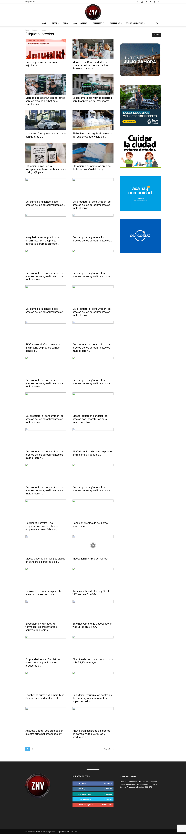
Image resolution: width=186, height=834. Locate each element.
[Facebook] (138, 2)
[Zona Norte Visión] (93, 12)
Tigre (54, 23)
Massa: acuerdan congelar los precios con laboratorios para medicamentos (90, 419)
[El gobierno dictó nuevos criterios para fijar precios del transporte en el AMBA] (93, 84)
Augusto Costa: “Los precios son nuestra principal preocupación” (44, 732)
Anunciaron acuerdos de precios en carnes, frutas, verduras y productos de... (91, 734)
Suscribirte (107, 805)
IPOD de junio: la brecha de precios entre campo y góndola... (93, 453)
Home (43, 23)
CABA (65, 23)
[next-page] (38, 749)
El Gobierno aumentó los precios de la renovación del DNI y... (92, 168)
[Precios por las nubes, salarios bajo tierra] (45, 49)
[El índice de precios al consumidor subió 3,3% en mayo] (93, 646)
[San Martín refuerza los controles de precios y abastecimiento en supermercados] (93, 682)
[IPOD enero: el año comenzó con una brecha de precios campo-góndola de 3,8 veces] (45, 331)
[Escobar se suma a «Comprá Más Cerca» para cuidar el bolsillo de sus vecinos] (45, 682)
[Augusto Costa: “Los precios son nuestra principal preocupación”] (45, 717)
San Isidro (115, 23)
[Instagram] (142, 2)
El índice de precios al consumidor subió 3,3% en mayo (93, 661)
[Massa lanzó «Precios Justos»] (93, 545)
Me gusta (108, 783)
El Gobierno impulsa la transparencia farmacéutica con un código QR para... (45, 169)
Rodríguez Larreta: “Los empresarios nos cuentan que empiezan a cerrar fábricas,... (42, 526)
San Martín (98, 23)
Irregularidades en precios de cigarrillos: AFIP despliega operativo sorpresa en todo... (42, 240)
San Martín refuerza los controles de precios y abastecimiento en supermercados (92, 698)
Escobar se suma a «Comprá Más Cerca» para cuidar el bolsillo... (44, 697)
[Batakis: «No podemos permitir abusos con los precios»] (45, 578)
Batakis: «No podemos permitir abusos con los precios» (43, 593)
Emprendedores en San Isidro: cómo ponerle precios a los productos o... (42, 662)
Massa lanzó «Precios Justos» (91, 558)
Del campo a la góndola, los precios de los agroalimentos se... (45, 203)
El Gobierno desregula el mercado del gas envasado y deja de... (92, 135)
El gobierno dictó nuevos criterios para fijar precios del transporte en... (92, 101)
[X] (150, 2)
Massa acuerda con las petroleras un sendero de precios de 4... (45, 560)
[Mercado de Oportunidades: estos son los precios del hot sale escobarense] (45, 84)
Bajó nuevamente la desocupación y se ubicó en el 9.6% (92, 625)
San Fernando (80, 23)
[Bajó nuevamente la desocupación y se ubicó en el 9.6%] (93, 610)
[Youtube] (159, 2)
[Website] (154, 2)
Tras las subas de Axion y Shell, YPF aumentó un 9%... (91, 593)
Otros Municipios (134, 23)
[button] (157, 23)
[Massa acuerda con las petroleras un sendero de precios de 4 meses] (45, 545)
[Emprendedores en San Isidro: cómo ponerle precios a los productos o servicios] (45, 646)
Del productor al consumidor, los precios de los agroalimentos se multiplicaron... (92, 205)
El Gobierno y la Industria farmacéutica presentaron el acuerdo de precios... (41, 627)
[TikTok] (146, 2)
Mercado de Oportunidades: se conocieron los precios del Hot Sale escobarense (91, 65)
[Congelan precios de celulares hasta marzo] (93, 510)
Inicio (27, 30)
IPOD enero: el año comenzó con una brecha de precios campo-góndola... (44, 347)
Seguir (109, 789)
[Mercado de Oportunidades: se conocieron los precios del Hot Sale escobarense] (93, 49)
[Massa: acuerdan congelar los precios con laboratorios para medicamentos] (93, 402)
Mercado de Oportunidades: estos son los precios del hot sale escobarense (45, 101)
